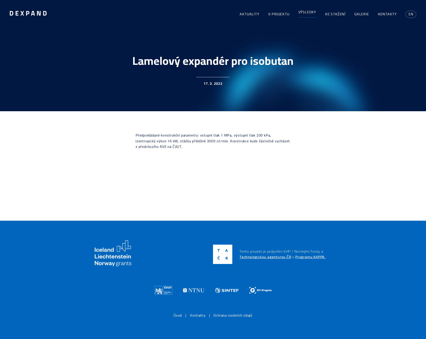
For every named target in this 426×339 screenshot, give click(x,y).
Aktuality (249, 14)
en (410, 14)
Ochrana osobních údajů (232, 315)
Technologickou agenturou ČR (265, 257)
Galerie (361, 14)
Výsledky (307, 12)
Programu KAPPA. (310, 257)
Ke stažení (335, 14)
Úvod (178, 315)
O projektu (279, 14)
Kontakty (387, 14)
